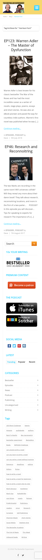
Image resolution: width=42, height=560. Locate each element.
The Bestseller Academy (15, 528)
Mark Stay (9, 494)
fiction (17, 469)
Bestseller (9, 380)
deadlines (20, 464)
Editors (8, 469)
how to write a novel (13, 474)
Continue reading (11, 128)
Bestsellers (30, 440)
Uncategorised (11, 405)
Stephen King (24, 523)
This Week (26, 532)
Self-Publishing (22, 513)
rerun (18, 508)
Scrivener (9, 513)
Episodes (10, 135)
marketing (24, 489)
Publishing (10, 400)
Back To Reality (11, 435)
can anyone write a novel (15, 450)
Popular (21, 362)
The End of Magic (12, 532)
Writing (8, 410)
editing (30, 464)
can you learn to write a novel (17, 455)
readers (9, 508)
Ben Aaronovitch (27, 435)
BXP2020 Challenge (21, 445)
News (7, 390)
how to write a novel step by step (18, 484)
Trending (11, 362)
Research (27, 508)
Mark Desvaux (11, 489)
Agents (27, 426)
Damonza (9, 464)
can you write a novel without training (20, 460)
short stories (26, 518)
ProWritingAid (11, 503)
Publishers (24, 503)
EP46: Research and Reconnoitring (21, 148)
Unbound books (12, 537)
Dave (6, 138)
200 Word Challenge (13, 426)
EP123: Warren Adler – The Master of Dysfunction (21, 45)
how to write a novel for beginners (18, 479)
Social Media (11, 523)
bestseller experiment (14, 440)
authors (31, 430)
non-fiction (10, 498)
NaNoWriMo (21, 494)
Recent (32, 362)
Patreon (29, 498)
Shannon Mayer (12, 518)
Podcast (19, 135)
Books (8, 445)
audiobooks (20, 430)
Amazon (9, 430)
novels (20, 498)
